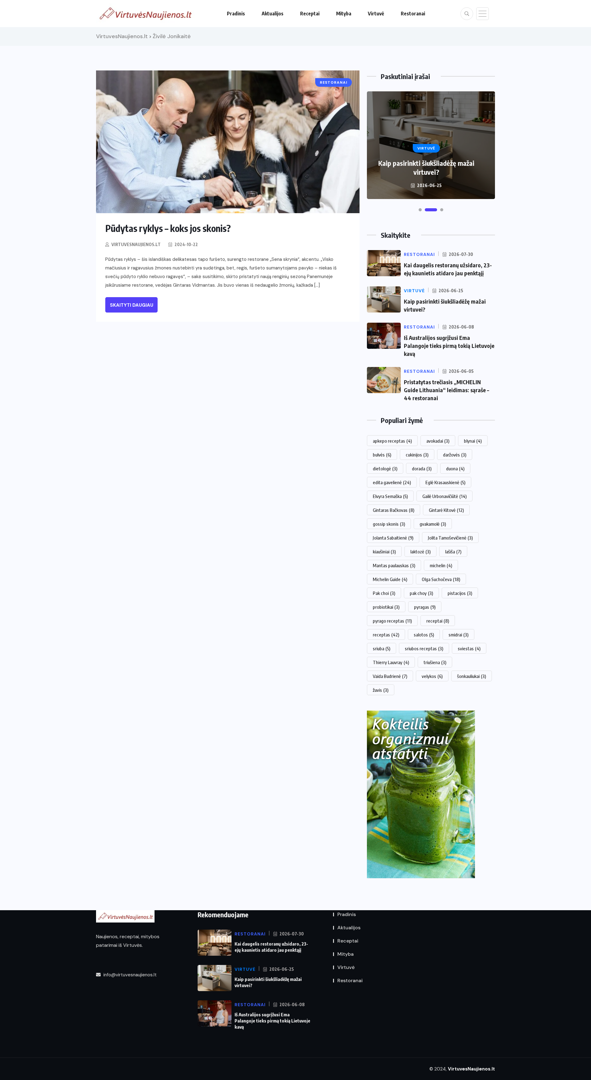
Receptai (310, 13)
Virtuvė (376, 13)
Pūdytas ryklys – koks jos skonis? (168, 228)
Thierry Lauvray (391, 662)
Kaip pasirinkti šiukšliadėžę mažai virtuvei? (426, 167)
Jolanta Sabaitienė (393, 537)
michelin (441, 565)
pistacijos (460, 593)
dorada (422, 468)
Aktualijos (272, 13)
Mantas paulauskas (394, 565)
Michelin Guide (390, 579)
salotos (424, 634)
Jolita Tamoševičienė (450, 537)
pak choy (421, 593)
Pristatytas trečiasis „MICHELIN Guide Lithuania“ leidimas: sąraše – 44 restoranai (446, 389)
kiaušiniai (384, 551)
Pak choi (384, 593)
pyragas (425, 607)
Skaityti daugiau (131, 305)
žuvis (380, 690)
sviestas (469, 648)
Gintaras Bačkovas (393, 510)
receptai (437, 621)
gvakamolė (433, 524)
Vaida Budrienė (390, 676)
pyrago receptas (392, 621)
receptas (386, 634)
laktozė (420, 551)
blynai (473, 441)
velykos (432, 676)
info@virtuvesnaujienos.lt (129, 975)
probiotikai (386, 607)
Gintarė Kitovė (446, 510)
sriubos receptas (424, 648)
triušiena (435, 662)
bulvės (382, 454)
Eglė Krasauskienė (445, 482)
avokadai (437, 441)
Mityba (343, 13)
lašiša (453, 551)
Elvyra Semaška (390, 496)
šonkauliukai (471, 676)
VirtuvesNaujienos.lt (136, 244)
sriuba (381, 648)
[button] (420, 209)
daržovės (454, 454)
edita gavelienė (392, 482)
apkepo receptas (392, 441)
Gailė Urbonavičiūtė (444, 496)
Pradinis (236, 13)
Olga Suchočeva (441, 579)
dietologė (385, 468)
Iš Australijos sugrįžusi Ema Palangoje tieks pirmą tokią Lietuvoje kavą (449, 345)
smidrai (458, 634)
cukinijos (417, 454)
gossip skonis (389, 524)
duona (455, 468)
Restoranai (413, 13)
